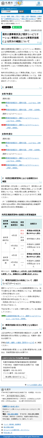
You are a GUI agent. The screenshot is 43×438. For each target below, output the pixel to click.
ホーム (3, 16)
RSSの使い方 (8, 433)
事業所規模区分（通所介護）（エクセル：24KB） (23, 144)
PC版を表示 (36, 11)
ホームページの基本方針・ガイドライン (16, 430)
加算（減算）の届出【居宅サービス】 (20, 342)
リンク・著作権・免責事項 (12, 424)
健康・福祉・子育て (13, 16)
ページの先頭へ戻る (34, 385)
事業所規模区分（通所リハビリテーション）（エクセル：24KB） (22, 119)
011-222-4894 (13, 414)
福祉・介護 (25, 16)
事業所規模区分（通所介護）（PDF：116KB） (23, 150)
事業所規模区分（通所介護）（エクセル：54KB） (23, 104)
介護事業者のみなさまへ (12, 19)
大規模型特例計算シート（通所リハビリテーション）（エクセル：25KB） (23, 317)
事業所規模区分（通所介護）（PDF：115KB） (23, 110)
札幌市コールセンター (11, 406)
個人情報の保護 (9, 427)
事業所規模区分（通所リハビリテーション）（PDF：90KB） (22, 126)
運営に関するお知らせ (29, 19)
